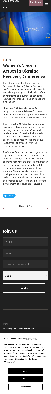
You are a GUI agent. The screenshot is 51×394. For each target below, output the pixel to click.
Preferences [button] (9, 362)
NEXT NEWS (25, 205)
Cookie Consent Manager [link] (14, 339)
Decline (25, 379)
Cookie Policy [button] (28, 356)
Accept (25, 371)
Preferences (25, 387)
